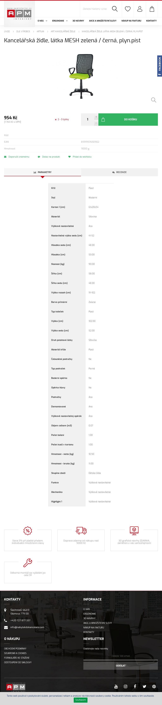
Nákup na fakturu (131, 21)
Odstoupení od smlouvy (18, 662)
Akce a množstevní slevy (102, 21)
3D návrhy (78, 21)
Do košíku (130, 119)
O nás (86, 609)
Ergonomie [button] (58, 21)
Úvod (7, 32)
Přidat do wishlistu (81, 157)
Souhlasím (80, 700)
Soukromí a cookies (15, 653)
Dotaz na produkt (51, 157)
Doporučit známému (18, 157)
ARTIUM (40, 32)
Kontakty (151, 21)
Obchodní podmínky (15, 649)
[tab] (42, 172)
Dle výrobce (23, 32)
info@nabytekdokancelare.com (27, 627)
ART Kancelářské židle (63, 32)
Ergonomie (89, 614)
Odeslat (120, 666)
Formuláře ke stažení (16, 658)
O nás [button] (41, 21)
